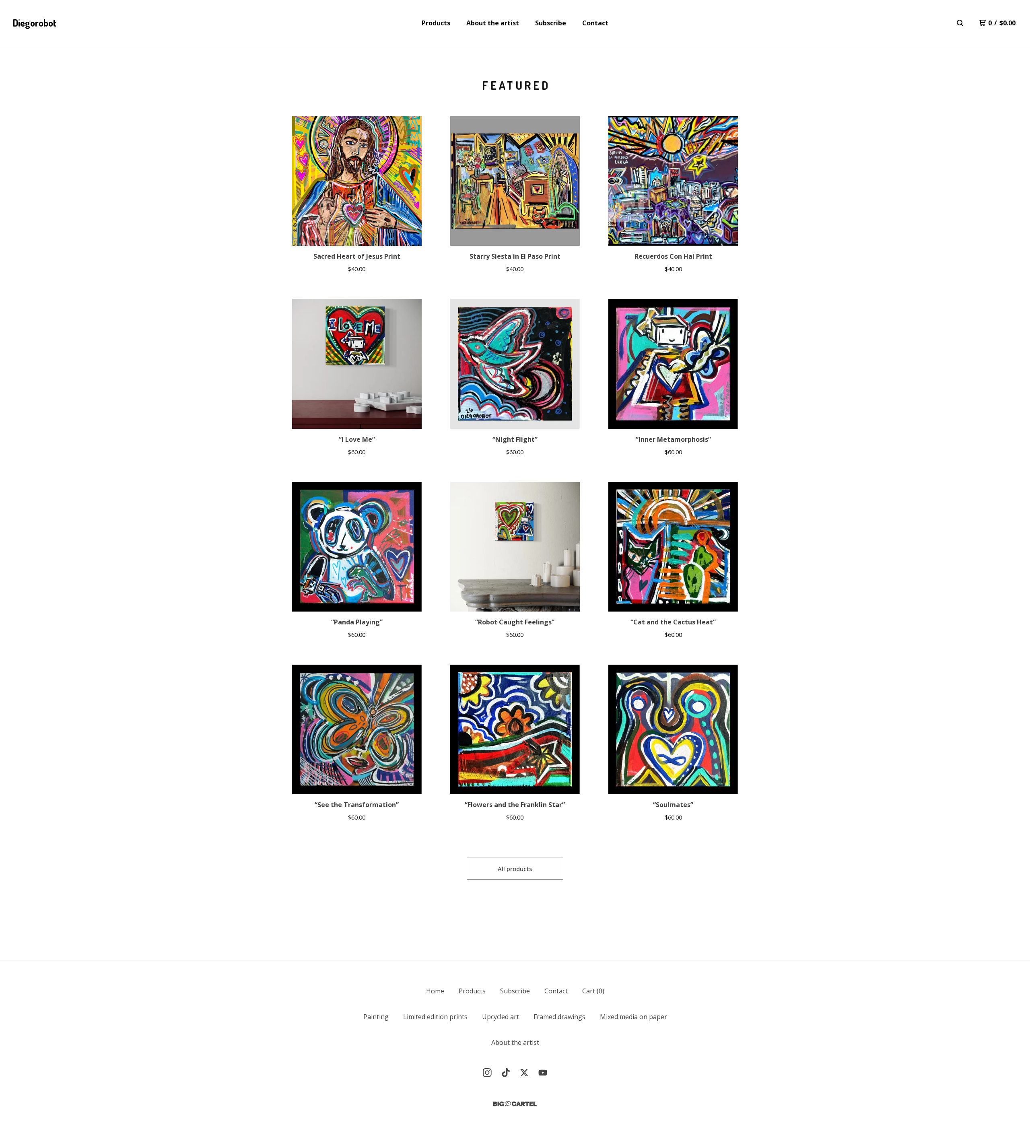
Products (436, 23)
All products (515, 869)
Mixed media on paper (633, 1016)
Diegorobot (34, 22)
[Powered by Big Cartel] (515, 1104)
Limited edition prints (435, 1016)
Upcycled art (500, 1016)
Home (435, 991)
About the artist (492, 23)
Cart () (593, 991)
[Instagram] (487, 1073)
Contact (595, 23)
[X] (524, 1073)
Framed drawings (559, 1016)
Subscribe (550, 23)
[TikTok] (506, 1073)
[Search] (960, 22)
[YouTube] (543, 1073)
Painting (376, 1016)
